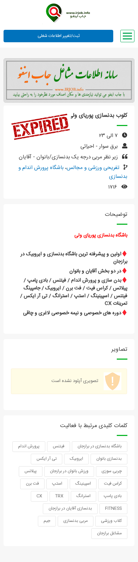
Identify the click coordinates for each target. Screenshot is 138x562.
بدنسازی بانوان (109, 458)
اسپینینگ (83, 483)
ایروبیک (76, 458)
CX (39, 496)
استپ (57, 483)
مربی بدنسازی (75, 520)
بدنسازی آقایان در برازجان (70, 508)
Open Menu (127, 36)
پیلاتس (30, 471)
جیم (47, 520)
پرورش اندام (29, 446)
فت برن (32, 483)
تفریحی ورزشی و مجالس (93, 167)
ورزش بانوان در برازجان (69, 471)
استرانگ (83, 496)
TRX (59, 496)
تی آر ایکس (46, 458)
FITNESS (113, 508)
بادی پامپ (113, 496)
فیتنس (58, 446)
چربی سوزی (112, 471)
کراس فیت (113, 483)
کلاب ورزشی (111, 520)
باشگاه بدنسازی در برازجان (99, 446)
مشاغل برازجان (109, 533)
